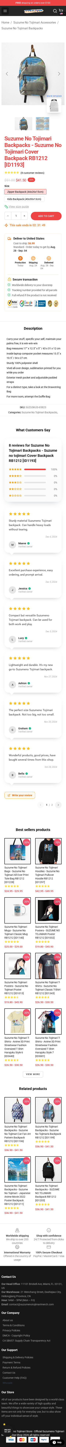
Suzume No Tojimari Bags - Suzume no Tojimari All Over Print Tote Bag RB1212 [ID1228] (16, 875)
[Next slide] (59, 74)
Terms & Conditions (14, 1325)
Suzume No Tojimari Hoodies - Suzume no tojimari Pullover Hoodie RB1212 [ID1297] (47, 875)
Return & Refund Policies (16, 1367)
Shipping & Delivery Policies (18, 1357)
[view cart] (61, 11)
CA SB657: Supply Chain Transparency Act (26, 1340)
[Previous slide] (7, 74)
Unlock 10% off (7, 1431)
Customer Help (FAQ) (15, 1377)
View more (33, 1074)
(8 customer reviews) (32, 172)
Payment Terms (11, 1362)
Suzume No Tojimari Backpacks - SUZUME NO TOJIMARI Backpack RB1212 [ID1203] (47, 1193)
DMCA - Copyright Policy (16, 1335)
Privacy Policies (11, 1330)
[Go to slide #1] (23, 123)
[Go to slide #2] (42, 123)
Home (5, 22)
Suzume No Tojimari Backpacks (22, 28)
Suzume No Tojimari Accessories (34, 22)
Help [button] (59, 1442)
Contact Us (9, 1372)
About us (8, 1320)
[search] (55, 11)
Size (6, 186)
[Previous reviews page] (40, 805)
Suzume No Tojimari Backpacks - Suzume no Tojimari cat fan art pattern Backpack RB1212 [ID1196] (17, 1134)
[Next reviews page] (58, 805)
